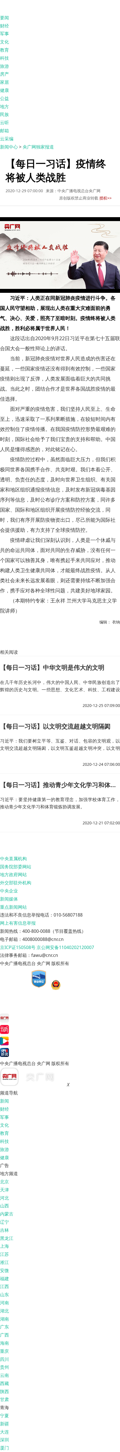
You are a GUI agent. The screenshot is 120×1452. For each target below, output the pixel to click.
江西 (4, 1286)
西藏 (4, 1383)
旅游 (4, 66)
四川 (4, 1359)
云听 (4, 122)
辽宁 (4, 1222)
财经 (4, 26)
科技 (4, 58)
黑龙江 (6, 1238)
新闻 (4, 1101)
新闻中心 (9, 147)
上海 (4, 1246)
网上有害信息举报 (18, 923)
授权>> (105, 198)
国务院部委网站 (15, 867)
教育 (4, 50)
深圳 (4, 1440)
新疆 (4, 1424)
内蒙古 (6, 1214)
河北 (4, 1198)
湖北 (4, 1311)
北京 (4, 1182)
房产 (4, 74)
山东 (4, 1294)
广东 (4, 1327)
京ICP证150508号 (17, 947)
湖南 (4, 1319)
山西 (4, 1206)
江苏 (4, 1254)
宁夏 (4, 1415)
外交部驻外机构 (15, 883)
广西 (4, 1335)
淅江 (4, 1262)
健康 (4, 90)
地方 (4, 106)
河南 (4, 1303)
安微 (4, 1270)
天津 (4, 1190)
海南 (4, 1343)
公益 (4, 98)
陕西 (4, 1391)
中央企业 (9, 891)
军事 (4, 34)
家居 (4, 82)
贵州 (4, 1367)
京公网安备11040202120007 (65, 947)
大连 (4, 1432)
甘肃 (4, 1399)
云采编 (6, 139)
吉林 (4, 1230)
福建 (4, 1278)
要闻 (4, 18)
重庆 (4, 1351)
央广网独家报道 (38, 147)
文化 (4, 42)
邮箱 (4, 130)
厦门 (4, 1448)
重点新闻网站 (13, 907)
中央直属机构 (13, 858)
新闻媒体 (9, 899)
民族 (4, 114)
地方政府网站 (13, 874)
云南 (4, 1375)
